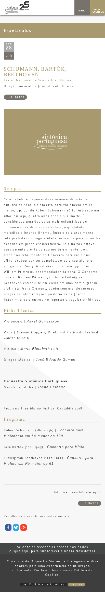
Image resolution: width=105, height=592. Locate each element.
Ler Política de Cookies (43, 584)
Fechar (77, 584)
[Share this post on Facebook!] (7, 528)
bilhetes (16, 97)
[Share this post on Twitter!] (15, 528)
